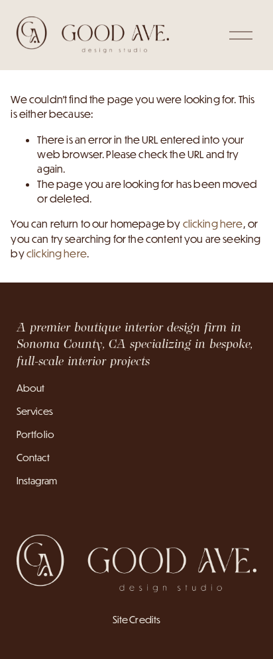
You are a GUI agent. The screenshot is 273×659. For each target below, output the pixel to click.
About (31, 388)
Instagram (37, 480)
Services (35, 411)
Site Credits (137, 619)
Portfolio (35, 434)
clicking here (213, 223)
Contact (33, 457)
